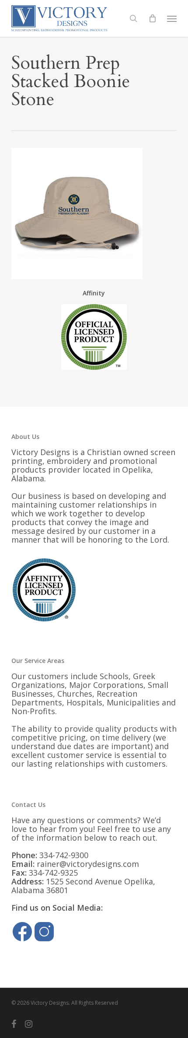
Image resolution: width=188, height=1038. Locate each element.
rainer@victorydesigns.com (88, 864)
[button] (172, 18)
